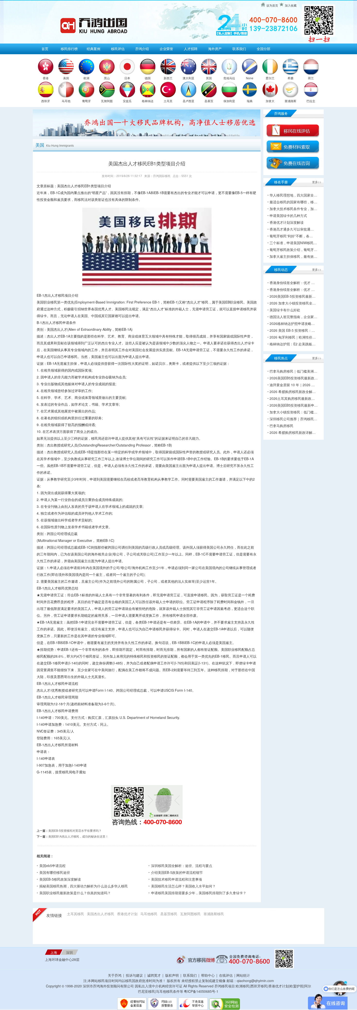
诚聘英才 (154, 975)
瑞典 (250, 101)
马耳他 (66, 101)
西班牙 (45, 101)
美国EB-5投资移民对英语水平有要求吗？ (75, 830)
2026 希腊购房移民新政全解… (293, 391)
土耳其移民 (75, 913)
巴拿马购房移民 (281, 425)
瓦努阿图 (107, 101)
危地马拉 (229, 78)
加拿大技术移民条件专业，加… (293, 208)
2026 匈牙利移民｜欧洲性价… (293, 337)
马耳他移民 (148, 913)
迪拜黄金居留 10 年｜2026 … (292, 384)
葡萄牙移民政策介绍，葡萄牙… (293, 249)
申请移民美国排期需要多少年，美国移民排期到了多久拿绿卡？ (198, 892)
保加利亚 (229, 101)
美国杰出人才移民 (100, 913)
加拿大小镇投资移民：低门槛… (293, 412)
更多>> (316, 182)
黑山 (107, 78)
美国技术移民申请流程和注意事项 (176, 879)
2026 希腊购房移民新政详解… (293, 432)
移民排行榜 (69, 48)
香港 (46, 78)
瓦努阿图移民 (190, 913)
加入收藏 (291, 5)
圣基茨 (208, 101)
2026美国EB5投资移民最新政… (294, 377)
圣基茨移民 (168, 913)
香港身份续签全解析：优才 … (292, 282)
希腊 (290, 78)
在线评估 (226, 975)
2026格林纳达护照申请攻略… (292, 323)
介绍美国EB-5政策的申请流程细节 (177, 872)
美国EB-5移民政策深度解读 (60, 879)
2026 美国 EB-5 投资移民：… (292, 330)
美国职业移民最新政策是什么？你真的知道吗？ (75, 892)
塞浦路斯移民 (214, 913)
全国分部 (263, 48)
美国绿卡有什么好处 (285, 309)
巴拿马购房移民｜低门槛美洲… (293, 371)
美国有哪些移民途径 (54, 872)
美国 (66, 78)
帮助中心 (208, 975)
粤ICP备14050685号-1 (201, 991)
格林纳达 (147, 101)
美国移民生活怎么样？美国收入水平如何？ (183, 886)
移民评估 (118, 48)
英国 (209, 78)
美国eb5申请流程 (52, 865)
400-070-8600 (163, 821)
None (249, 78)
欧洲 (86, 78)
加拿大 (270, 101)
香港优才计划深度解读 (287, 222)
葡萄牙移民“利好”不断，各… (291, 235)
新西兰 (168, 78)
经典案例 (93, 48)
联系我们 (239, 48)
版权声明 (172, 975)
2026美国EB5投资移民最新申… (294, 405)
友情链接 (54, 915)
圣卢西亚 (188, 101)
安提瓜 (127, 101)
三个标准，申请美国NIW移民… (293, 242)
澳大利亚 (188, 78)
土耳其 (168, 101)
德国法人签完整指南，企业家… (293, 316)
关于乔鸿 (114, 975)
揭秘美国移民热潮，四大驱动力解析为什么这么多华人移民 (83, 886)
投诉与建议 (134, 975)
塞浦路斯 (290, 101)
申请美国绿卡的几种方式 (288, 215)
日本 (127, 78)
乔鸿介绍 (142, 48)
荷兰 (311, 78)
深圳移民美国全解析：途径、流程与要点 (181, 865)
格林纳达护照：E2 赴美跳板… (292, 343)
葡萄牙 (86, 101)
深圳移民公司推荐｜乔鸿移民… (293, 418)
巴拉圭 (310, 101)
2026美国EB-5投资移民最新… (292, 296)
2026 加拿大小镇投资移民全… (293, 303)
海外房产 (215, 48)
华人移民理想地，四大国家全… (293, 195)
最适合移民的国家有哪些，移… (293, 201)
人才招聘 (190, 48)
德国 (148, 78)
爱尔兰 (270, 78)
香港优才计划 (127, 913)
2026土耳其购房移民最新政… (292, 398)
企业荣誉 (166, 48)
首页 (45, 48)
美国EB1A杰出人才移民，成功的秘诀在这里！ (78, 836)
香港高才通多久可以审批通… (292, 229)
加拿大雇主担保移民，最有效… (293, 256)
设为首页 (272, 5)
